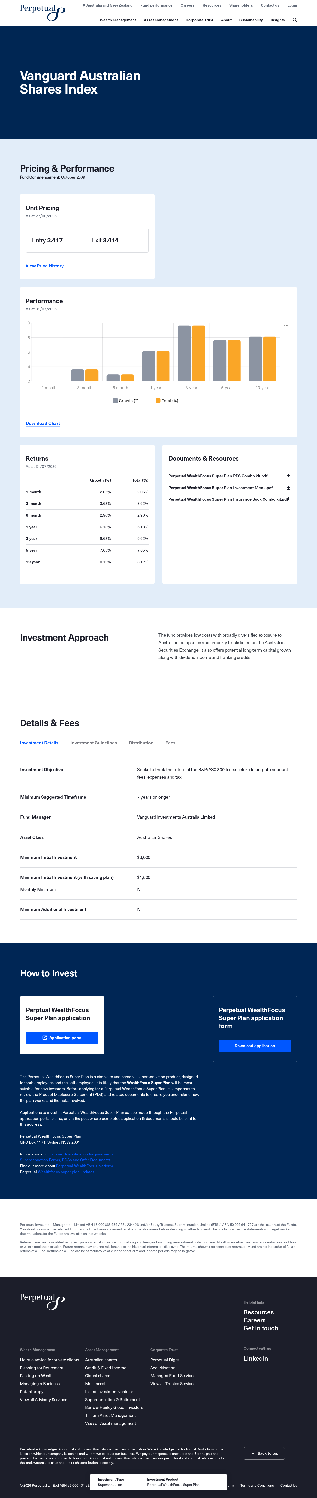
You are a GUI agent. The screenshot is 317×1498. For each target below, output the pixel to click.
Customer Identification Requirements (80, 1154)
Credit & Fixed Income (105, 1368)
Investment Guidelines (93, 743)
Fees (170, 743)
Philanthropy (31, 1391)
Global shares (97, 1375)
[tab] (39, 743)
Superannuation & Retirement (112, 1399)
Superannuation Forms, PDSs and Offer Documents (65, 1160)
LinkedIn (256, 1359)
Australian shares (101, 1360)
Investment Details (39, 743)
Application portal (65, 1037)
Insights (278, 20)
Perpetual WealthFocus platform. (85, 1166)
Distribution (141, 743)
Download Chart (43, 423)
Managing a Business (40, 1383)
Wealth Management (118, 20)
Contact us (270, 5)
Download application (255, 1045)
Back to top (268, 1453)
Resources (212, 5)
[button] (286, 325)
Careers (188, 5)
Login (292, 5)
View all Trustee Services (172, 1383)
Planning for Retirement (41, 1368)
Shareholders (241, 5)
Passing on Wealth (37, 1375)
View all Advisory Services (43, 1399)
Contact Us (288, 1485)
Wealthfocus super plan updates (66, 1172)
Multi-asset (95, 1383)
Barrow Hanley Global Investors (114, 1407)
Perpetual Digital (165, 1360)
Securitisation (162, 1368)
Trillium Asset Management (110, 1415)
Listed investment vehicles (109, 1391)
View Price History (45, 266)
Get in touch (261, 1328)
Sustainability (251, 20)
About (226, 20)
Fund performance (156, 5)
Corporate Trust (199, 20)
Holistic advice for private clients (49, 1360)
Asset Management (161, 20)
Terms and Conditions (257, 1485)
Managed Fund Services (172, 1375)
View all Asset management (110, 1423)
